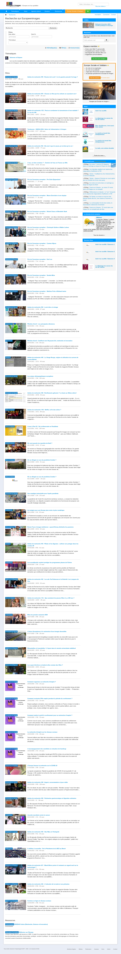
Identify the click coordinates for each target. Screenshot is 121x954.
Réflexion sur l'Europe (26, 932)
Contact (113, 14)
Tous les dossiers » (99, 235)
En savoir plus (105, 77)
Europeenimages (13, 5)
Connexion (106, 14)
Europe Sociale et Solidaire (75, 11)
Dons (103, 949)
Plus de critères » (100, 6)
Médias (81, 949)
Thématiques (15, 11)
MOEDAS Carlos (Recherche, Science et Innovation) (31, 924)
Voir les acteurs (94, 77)
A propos (96, 949)
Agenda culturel (36, 11)
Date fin (33, 34)
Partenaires (88, 949)
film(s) (64, 48)
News (25, 11)
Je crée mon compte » (99, 58)
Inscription (98, 14)
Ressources (58, 11)
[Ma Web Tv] (88, 11)
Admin (108, 949)
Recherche (12, 15)
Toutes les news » (99, 155)
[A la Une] (6, 11)
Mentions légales (71, 949)
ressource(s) (75, 48)
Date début (12, 34)
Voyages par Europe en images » (99, 101)
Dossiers (47, 11)
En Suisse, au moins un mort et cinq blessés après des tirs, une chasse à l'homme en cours (97, 198)
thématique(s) (52, 48)
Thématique (12, 40)
